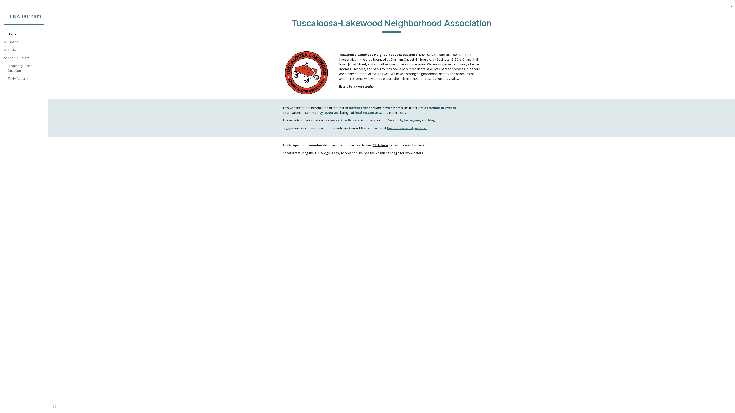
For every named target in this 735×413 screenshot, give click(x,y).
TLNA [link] (12, 50)
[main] (391, 25)
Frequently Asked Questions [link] (20, 68)
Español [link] (13, 42)
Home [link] (12, 34)
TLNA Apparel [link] (18, 78)
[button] (730, 5)
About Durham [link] (18, 58)
